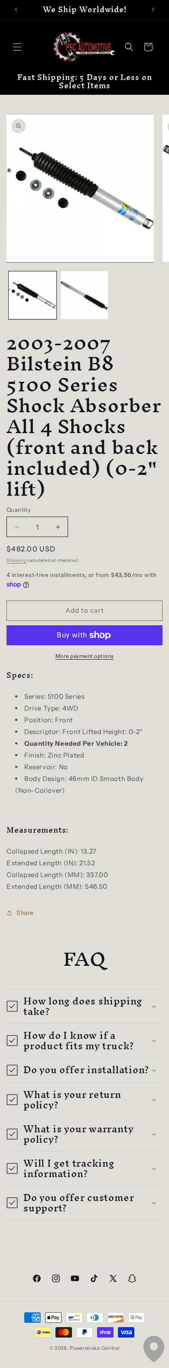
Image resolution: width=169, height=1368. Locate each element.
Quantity (18, 509)
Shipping (16, 560)
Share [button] (25, 913)
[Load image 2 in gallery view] (84, 295)
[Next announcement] (152, 9)
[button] (17, 47)
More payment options (84, 656)
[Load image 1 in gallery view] (32, 295)
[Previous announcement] (16, 9)
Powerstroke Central (95, 1348)
